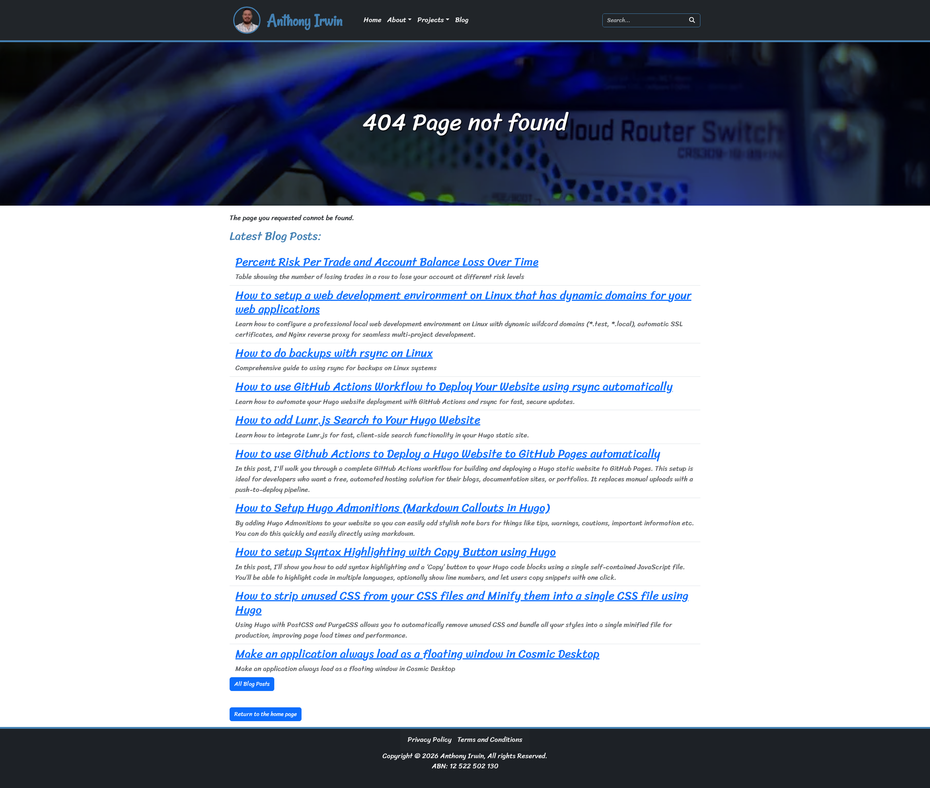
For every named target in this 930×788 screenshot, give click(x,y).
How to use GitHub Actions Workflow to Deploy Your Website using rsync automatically (454, 386)
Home (372, 20)
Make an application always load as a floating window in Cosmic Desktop (417, 653)
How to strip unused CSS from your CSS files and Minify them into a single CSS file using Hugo (461, 602)
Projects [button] (430, 20)
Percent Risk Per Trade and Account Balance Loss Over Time (386, 261)
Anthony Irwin (305, 20)
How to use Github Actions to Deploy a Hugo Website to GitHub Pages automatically (447, 453)
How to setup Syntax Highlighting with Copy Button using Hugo (395, 551)
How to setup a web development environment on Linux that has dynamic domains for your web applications (463, 302)
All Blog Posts (252, 684)
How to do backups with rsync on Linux (334, 353)
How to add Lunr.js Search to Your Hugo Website (357, 419)
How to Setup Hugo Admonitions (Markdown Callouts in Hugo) (392, 507)
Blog (462, 20)
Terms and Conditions (489, 740)
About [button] (396, 20)
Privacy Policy (430, 740)
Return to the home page (265, 714)
